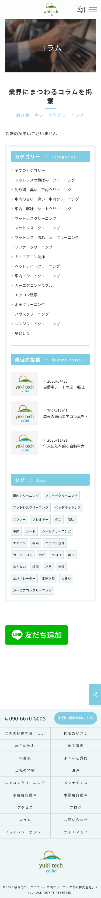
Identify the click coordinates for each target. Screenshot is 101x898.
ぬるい (66, 578)
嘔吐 (71, 519)
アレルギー (40, 519)
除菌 (35, 566)
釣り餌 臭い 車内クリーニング (43, 189)
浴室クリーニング (30, 304)
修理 (61, 566)
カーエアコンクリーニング (32, 590)
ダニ (58, 519)
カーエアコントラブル (34, 285)
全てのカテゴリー (30, 170)
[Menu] (92, 9)
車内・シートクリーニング (37, 275)
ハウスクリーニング (32, 314)
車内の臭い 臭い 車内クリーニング (47, 199)
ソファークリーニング (34, 247)
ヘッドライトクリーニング (37, 266)
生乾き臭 (48, 578)
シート (31, 531)
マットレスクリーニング (35, 218)
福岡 (35, 543)
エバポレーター (24, 578)
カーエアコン (22, 555)
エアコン (19, 543)
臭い (71, 555)
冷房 (48, 566)
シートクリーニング (56, 531)
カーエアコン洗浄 (30, 256)
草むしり (22, 333)
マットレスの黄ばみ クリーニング (45, 180)
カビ (42, 555)
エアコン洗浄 (26, 294)
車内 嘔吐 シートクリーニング (43, 208)
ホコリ (56, 555)
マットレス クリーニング (37, 227)
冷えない (19, 566)
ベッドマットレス (68, 507)
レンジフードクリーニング (37, 323)
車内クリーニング (26, 495)
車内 (16, 531)
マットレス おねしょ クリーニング (47, 237)
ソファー (19, 519)
